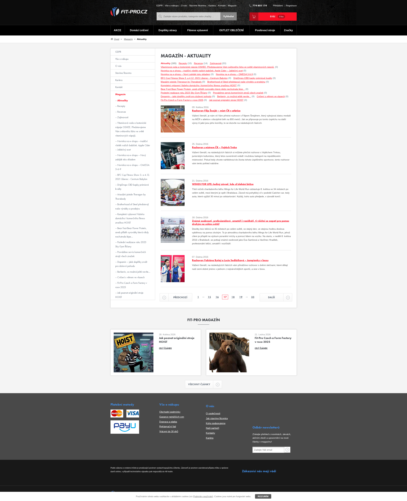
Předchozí (180, 297)
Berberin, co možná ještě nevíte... (133, 271)
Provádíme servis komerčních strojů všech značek (130, 254)
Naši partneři (212, 428)
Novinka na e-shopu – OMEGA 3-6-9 (132, 167)
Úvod (116, 39)
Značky (288, 30)
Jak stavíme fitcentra (217, 418)
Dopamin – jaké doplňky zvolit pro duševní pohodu (131, 264)
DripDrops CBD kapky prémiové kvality (132, 187)
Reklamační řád (167, 426)
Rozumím (263, 496)
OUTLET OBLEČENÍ (231, 30)
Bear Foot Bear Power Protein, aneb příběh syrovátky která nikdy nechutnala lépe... (132, 232)
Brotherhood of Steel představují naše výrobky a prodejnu (132, 206)
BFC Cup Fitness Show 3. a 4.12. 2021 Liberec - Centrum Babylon (132, 177)
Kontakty (210, 433)
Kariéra (212, 5)
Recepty (121, 106)
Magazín (232, 5)
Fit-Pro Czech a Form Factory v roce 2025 (131, 285)
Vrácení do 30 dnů (168, 431)
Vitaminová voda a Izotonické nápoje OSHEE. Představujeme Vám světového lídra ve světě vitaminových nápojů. (130, 129)
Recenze (121, 111)
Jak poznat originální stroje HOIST (129, 295)
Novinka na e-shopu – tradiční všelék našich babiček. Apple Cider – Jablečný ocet (132, 145)
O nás (184, 5)
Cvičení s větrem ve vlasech (131, 277)
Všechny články (199, 384)
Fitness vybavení (197, 30)
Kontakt (222, 5)
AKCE (117, 30)
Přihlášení (278, 5)
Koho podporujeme (215, 423)
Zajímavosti (122, 117)
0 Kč (276, 16)
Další (271, 297)
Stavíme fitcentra (197, 5)
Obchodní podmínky (169, 412)
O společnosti (213, 413)
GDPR (159, 5)
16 (217, 297)
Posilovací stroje (265, 30)
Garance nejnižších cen (171, 416)
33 (252, 297)
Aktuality (122, 100)
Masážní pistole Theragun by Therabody (130, 196)
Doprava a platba (168, 421)
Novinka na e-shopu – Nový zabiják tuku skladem (130, 157)
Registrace (291, 5)
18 (233, 297)
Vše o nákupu (172, 5)
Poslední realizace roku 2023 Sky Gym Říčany (130, 244)
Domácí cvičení (139, 30)
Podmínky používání (202, 496)
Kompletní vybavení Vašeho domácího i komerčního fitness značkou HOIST (130, 218)
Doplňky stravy (168, 30)
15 (209, 297)
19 (240, 297)
